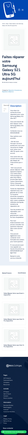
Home (3, 23)
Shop (7, 23)
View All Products (22, 272)
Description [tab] (6, 105)
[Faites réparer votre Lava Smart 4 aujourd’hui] (14, 283)
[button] (14, 431)
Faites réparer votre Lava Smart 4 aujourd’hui (14, 294)
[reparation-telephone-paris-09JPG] (9, 3)
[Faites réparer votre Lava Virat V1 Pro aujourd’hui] (14, 309)
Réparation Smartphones (15, 90)
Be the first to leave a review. (9, 82)
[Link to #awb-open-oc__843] (23, 10)
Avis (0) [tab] (5, 110)
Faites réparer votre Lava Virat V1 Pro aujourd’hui (14, 320)
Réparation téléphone (8, 91)
